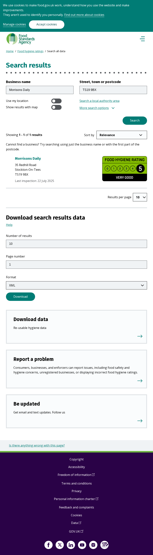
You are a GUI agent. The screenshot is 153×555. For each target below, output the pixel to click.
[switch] (56, 101)
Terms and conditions (76, 483)
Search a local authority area (99, 101)
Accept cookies (46, 24)
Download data (30, 319)
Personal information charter (76, 500)
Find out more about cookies (84, 15)
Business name (18, 82)
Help (9, 225)
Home (10, 51)
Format (11, 277)
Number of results (19, 236)
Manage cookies (14, 24)
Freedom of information (76, 476)
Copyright (77, 459)
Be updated (26, 404)
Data (76, 524)
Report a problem (33, 359)
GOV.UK (76, 532)
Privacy (77, 491)
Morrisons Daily (28, 158)
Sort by (89, 135)
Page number (15, 256)
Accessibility (76, 467)
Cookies (76, 515)
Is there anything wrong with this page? (37, 445)
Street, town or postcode (100, 82)
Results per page (119, 197)
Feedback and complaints (76, 507)
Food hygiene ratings (30, 51)
